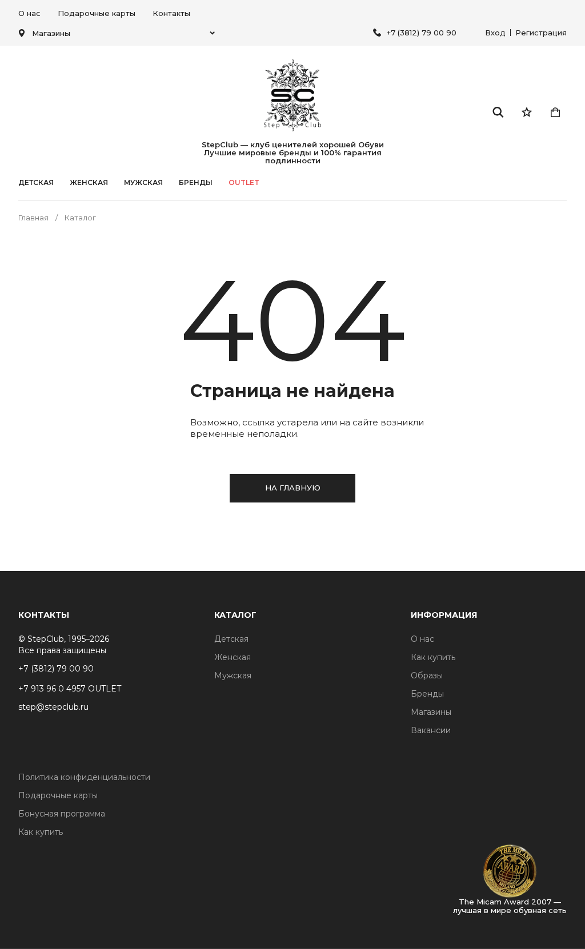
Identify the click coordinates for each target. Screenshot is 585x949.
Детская (36, 183)
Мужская (143, 183)
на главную (292, 487)
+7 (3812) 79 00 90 (421, 33)
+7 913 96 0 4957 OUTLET (69, 688)
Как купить (433, 657)
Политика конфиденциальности (84, 777)
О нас (29, 13)
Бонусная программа (61, 814)
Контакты (171, 13)
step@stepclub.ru (53, 707)
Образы (427, 675)
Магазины (431, 712)
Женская (89, 183)
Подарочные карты (96, 13)
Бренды (427, 694)
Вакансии (431, 730)
